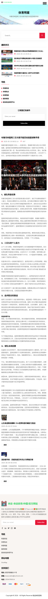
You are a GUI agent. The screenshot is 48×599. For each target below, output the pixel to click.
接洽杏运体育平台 (9, 102)
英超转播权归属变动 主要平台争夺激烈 (26, 73)
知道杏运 (6, 88)
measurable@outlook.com (14, 576)
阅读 (5, 445)
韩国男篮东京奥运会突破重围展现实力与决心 (28, 51)
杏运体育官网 (37, 596)
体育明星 (6, 95)
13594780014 (10, 580)
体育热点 (6, 92)
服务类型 (6, 99)
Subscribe (24, 123)
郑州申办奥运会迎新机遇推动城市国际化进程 (28, 66)
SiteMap (4, 563)
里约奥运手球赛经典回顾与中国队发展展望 (28, 58)
